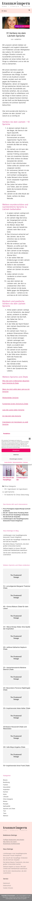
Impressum (25, 462)
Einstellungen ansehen (16, 459)
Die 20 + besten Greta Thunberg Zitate (16, 513)
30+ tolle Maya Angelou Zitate (14, 747)
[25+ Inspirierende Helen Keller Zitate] (16, 698)
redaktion (6, 433)
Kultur (5, 794)
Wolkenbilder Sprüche (10, 398)
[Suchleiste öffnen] (29, 10)
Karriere (5, 792)
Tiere (4, 813)
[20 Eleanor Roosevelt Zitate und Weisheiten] (16, 717)
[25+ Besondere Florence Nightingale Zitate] (16, 678)
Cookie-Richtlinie (8, 462)
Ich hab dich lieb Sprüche (11, 416)
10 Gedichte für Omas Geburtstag (16, 495)
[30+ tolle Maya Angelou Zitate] (16, 737)
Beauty (5, 780)
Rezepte (5, 804)
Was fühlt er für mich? (10, 841)
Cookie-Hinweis (8, 888)
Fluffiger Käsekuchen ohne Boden (13, 839)
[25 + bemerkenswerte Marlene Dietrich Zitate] (16, 658)
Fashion (5, 785)
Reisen (5, 801)
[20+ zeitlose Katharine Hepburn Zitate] (16, 637)
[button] (29, 438)
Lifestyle (5, 796)
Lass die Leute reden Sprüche (13, 410)
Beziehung (6, 782)
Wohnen (5, 815)
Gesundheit (6, 787)
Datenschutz (7, 885)
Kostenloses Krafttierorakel (11, 843)
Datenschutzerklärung (17, 462)
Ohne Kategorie (10, 486)
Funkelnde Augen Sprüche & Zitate (15, 404)
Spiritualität (6, 806)
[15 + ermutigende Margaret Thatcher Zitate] (16, 576)
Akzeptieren (16, 450)
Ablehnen (16, 454)
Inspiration (6, 789)
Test (4, 811)
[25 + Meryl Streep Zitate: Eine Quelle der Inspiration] (16, 617)
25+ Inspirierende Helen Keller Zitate (16, 708)
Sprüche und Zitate (9, 808)
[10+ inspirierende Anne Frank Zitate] (16, 756)
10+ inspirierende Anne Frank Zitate (16, 766)
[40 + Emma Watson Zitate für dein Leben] (16, 596)
